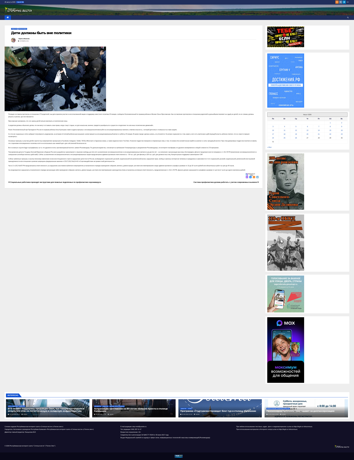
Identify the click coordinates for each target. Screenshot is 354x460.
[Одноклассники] (254, 177)
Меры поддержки (13, 406)
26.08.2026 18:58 (273, 414)
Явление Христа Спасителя (117, 406)
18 (284, 134)
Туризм (190, 408)
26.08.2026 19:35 (101, 414)
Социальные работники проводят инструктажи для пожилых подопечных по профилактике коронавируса (55, 182)
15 (330, 130)
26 (296, 138)
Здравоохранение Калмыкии (274, 408)
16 (342, 130)
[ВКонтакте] (250, 177)
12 (296, 130)
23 (342, 134)
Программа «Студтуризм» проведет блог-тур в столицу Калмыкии (218, 411)
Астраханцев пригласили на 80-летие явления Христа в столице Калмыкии (131, 409)
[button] (348, 17)
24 (273, 138)
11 (284, 130)
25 (284, 138)
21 (319, 134)
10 (273, 130)
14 (319, 130)
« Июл (269, 147)
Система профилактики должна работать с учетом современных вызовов (225, 182)
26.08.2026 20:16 (15, 414)
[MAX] (247, 177)
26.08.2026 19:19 (187, 414)
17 (273, 134)
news (25, 414)
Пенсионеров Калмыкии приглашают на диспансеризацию (300, 411)
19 (296, 134)
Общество (14, 28)
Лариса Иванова (23, 38)
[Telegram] (257, 177)
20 (307, 134)
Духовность (98, 406)
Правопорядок (23, 28)
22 (330, 134)
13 (307, 130)
